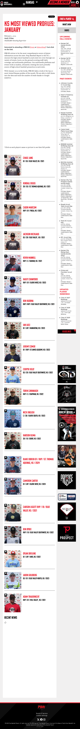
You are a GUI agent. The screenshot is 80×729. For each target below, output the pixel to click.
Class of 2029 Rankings (65, 318)
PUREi (42, 726)
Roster (69, 91)
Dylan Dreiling (29, 553)
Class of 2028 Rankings (65, 308)
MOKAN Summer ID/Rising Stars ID (67, 145)
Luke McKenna (65, 313)
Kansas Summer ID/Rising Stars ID (67, 113)
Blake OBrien (28, 459)
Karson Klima (29, 435)
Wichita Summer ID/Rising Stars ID (67, 163)
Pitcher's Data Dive (66, 107)
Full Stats (63, 91)
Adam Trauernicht (31, 596)
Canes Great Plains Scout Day (67, 130)
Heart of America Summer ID (67, 96)
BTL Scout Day (66, 237)
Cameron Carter (30, 480)
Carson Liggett (29, 507)
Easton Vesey (64, 324)
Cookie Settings (41, 715)
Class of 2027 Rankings (65, 298)
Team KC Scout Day (66, 221)
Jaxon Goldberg (30, 575)
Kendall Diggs (29, 183)
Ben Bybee (27, 529)
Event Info (69, 64)
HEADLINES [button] (66, 331)
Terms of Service (42, 713)
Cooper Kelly (28, 369)
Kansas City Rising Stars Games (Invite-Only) (66, 253)
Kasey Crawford (30, 279)
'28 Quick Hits (66, 198)
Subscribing (41, 47)
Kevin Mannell (29, 257)
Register (63, 64)
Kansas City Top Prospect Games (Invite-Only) (66, 181)
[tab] (67, 24)
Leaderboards (65, 104)
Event (32, 47)
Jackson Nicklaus (31, 234)
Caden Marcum (29, 207)
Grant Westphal (65, 303)
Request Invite (65, 53)
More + (74, 5)
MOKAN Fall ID (66, 68)
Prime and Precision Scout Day (66, 272)
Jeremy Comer (29, 346)
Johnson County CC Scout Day (66, 84)
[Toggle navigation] (23, 4)
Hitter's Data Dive (66, 106)
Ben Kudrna (28, 301)
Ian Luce (26, 325)
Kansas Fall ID (65, 58)
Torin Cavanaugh (30, 391)
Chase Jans (28, 158)
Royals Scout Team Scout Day (66, 205)
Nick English (28, 412)
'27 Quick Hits (65, 197)
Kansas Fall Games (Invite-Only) (66, 45)
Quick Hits (63, 109)
